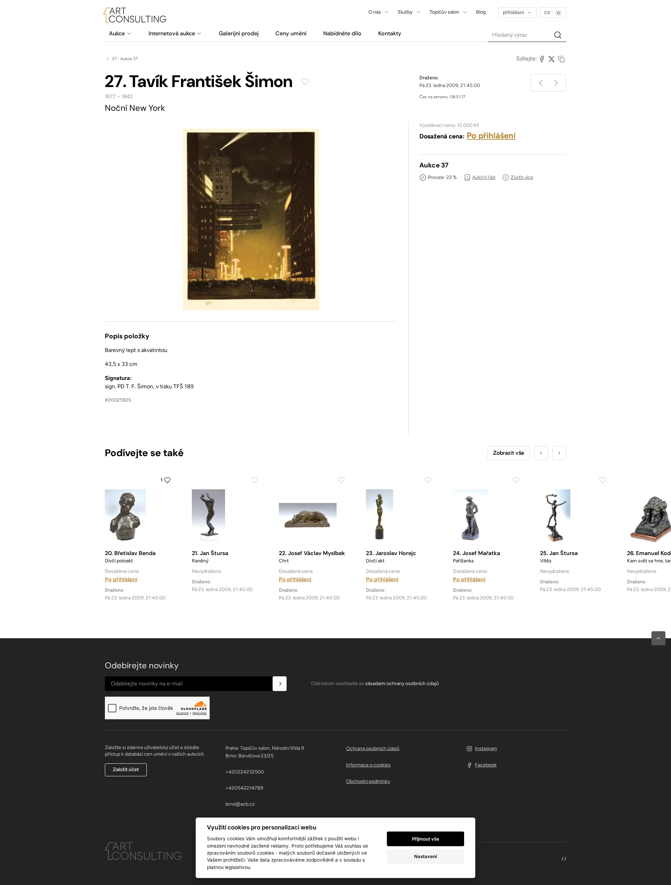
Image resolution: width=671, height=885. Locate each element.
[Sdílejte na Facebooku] (541, 59)
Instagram (486, 748)
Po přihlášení (491, 135)
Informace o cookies (368, 765)
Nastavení (425, 856)
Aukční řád (483, 177)
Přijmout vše (425, 839)
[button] (658, 638)
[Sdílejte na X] (551, 59)
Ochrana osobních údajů (372, 748)
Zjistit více (522, 177)
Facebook (486, 765)
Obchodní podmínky (368, 781)
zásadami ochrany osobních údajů (402, 683)
